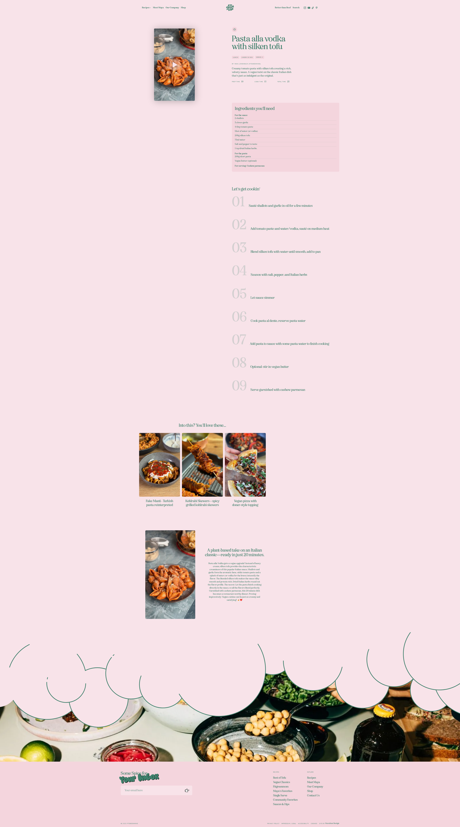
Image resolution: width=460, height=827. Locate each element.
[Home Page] (230, 7)
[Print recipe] (234, 29)
